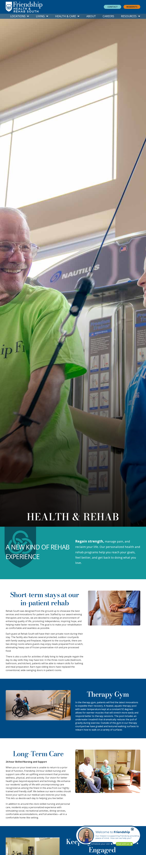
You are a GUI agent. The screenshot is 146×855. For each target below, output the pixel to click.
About (91, 16)
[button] (20, 16)
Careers (108, 16)
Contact (113, 6)
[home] (31, 7)
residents (131, 6)
